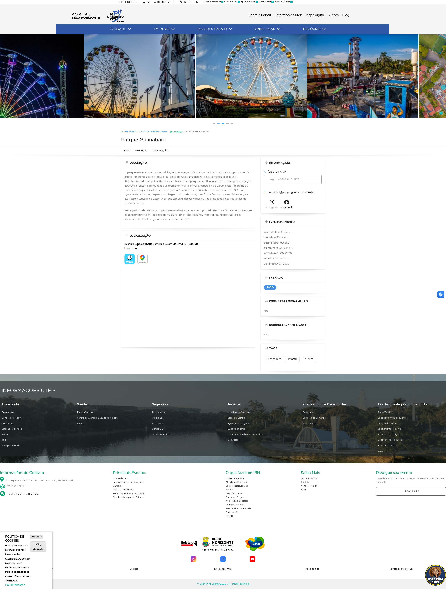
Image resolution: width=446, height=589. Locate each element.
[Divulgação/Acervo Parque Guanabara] (111, 76)
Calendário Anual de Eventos (393, 418)
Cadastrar (411, 491)
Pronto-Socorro (85, 412)
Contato (305, 482)
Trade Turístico (385, 412)
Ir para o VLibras (283, 2)
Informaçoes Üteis (223, 569)
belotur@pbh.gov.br (16, 486)
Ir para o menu (231, 2)
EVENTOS (162, 29)
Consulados (309, 412)
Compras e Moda (234, 505)
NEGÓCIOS (312, 29)
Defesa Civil (158, 429)
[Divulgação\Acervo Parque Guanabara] (223, 76)
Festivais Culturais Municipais (128, 482)
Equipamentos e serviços (391, 429)
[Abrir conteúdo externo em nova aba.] (129, 256)
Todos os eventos (235, 478)
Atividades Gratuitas (236, 482)
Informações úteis (289, 15)
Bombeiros (157, 423)
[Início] (97, 10)
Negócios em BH (309, 486)
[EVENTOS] (173, 29)
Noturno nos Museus (123, 490)
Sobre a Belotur (260, 15)
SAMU (80, 423)
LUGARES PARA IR (212, 29)
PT (192, 2)
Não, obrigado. (38, 546)
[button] (214, 123)
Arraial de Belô (120, 478)
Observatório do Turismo (391, 440)
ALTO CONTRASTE (164, 2)
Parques (308, 359)
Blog (345, 15)
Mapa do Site (312, 569)
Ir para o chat (265, 2)
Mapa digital (315, 15)
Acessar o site (288, 179)
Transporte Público (11, 445)
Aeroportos (8, 412)
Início (127, 150)
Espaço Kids (274, 359)
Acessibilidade (128, 2)
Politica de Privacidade (401, 569)
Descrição (141, 150)
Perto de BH (232, 512)
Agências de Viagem (238, 423)
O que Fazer (128, 132)
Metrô (5, 434)
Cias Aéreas (233, 440)
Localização (160, 150)
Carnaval (117, 486)
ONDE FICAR (265, 29)
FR (184, 2)
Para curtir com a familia (238, 508)
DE (188, 2)
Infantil (292, 359)
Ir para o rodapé (248, 2)
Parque (177, 132)
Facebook (287, 207)
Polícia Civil (158, 418)
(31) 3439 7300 (277, 171)
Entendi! (37, 536)
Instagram (272, 207)
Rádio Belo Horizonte (27, 494)
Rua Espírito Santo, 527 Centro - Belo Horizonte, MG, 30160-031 (39, 480)
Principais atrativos (388, 445)
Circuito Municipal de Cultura (128, 497)
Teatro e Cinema (234, 493)
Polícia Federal (310, 423)
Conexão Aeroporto (12, 418)
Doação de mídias (387, 423)
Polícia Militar (159, 412)
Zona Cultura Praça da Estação (129, 493)
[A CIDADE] (129, 29)
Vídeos (333, 15)
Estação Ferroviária (12, 429)
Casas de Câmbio (236, 418)
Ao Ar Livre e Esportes (153, 132)
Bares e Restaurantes (237, 486)
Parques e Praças (235, 497)
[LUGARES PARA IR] (230, 29)
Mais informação (15, 585)
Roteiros (230, 516)
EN (180, 2)
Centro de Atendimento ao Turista (245, 434)
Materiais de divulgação (390, 434)
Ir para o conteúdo (213, 2)
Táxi (4, 440)
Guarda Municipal (161, 434)
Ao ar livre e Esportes (237, 501)
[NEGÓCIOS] (324, 29)
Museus (229, 490)
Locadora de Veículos (238, 412)
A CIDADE (118, 29)
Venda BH (383, 451)
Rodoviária (7, 423)
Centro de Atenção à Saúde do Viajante (97, 418)
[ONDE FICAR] (278, 29)
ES (196, 2)
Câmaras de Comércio (314, 418)
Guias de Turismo (236, 429)
